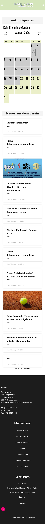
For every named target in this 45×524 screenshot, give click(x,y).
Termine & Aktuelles (22, 460)
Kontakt (22, 497)
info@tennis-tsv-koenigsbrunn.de (18, 402)
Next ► (39, 33)
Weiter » (26, 368)
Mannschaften (22, 454)
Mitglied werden (22, 436)
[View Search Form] (43, 5)
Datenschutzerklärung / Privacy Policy (22, 488)
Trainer (22, 448)
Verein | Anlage (22, 430)
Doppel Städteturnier (17, 122)
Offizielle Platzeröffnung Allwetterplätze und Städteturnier (19, 187)
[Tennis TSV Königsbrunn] (22, 5)
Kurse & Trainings (22, 442)
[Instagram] (3, 509)
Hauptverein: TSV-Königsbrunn (22, 492)
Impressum (22, 483)
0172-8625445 (10, 413)
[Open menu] (2, 5)
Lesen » (9, 126)
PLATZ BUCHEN (23, 467)
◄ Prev (6, 33)
